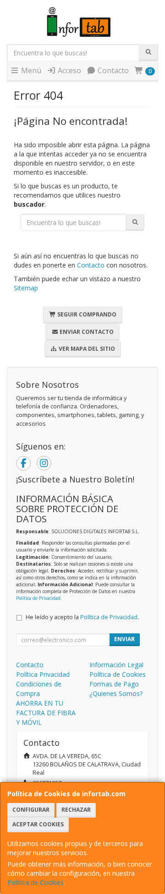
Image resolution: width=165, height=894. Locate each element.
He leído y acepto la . (82, 617)
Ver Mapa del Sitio (86, 349)
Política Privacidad (43, 674)
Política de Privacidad (38, 598)
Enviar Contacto (86, 332)
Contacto (112, 70)
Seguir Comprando (86, 314)
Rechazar (76, 810)
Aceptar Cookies (38, 824)
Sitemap (26, 288)
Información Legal (116, 664)
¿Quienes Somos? (116, 693)
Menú (30, 70)
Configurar (31, 810)
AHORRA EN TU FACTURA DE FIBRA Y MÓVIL (46, 713)
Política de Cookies (35, 882)
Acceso (68, 70)
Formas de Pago (114, 684)
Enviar (124, 639)
